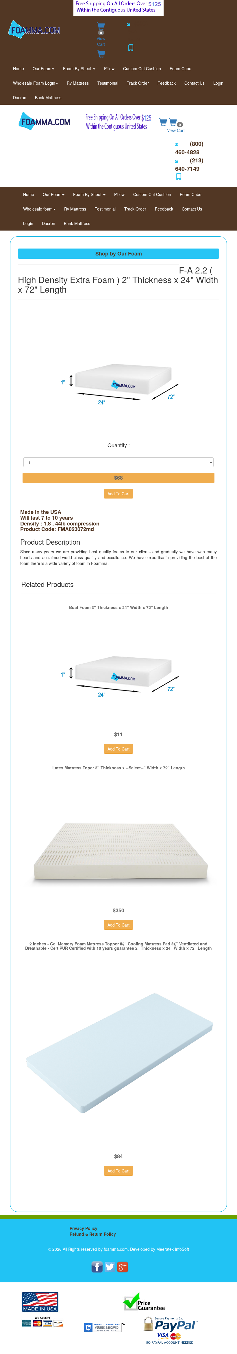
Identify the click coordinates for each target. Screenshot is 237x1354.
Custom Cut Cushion (142, 68)
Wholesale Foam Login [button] (34, 83)
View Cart (101, 38)
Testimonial (107, 83)
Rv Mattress (78, 83)
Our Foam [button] (42, 68)
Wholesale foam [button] (38, 209)
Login (218, 83)
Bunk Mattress (48, 97)
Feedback (167, 83)
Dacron (19, 97)
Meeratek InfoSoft (172, 1249)
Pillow (109, 68)
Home (20, 68)
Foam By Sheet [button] (77, 68)
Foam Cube (180, 68)
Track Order (138, 83)
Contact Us (194, 83)
